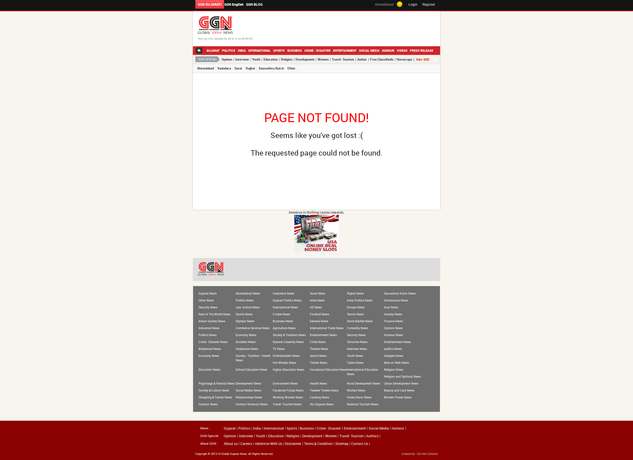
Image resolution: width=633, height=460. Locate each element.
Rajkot (250, 68)
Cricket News (281, 314)
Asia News (391, 307)
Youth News (355, 356)
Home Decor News (359, 397)
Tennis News (355, 314)
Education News (209, 369)
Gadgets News (393, 356)
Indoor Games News (212, 321)
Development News (248, 383)
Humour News (393, 335)
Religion (286, 59)
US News (316, 307)
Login (412, 4)
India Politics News (359, 300)
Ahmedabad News (248, 293)
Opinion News (393, 328)
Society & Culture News (214, 390)
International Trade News (326, 328)
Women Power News (397, 397)
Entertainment (345, 50)
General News (319, 321)
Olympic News (245, 321)
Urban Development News (401, 383)
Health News (318, 383)
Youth (256, 59)
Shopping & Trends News (215, 397)
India (242, 50)
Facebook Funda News (288, 390)
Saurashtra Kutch (271, 68)
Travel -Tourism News (287, 404)
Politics (228, 50)
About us (231, 443)
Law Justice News (248, 307)
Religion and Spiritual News (402, 376)
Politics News (245, 300)
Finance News (393, 321)
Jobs (418, 59)
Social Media (369, 50)
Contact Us (359, 443)
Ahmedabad (205, 68)
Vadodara (224, 68)
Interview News (357, 349)
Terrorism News (357, 342)
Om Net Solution (427, 454)
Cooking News (319, 397)
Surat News (317, 293)
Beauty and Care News (399, 390)
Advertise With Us (268, 443)
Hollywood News (247, 349)
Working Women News (288, 397)
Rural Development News (363, 383)
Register (428, 4)
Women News (356, 390)
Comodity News (357, 328)
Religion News (393, 369)
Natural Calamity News (288, 342)
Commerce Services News (253, 328)
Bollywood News (210, 349)
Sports (279, 50)
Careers (246, 443)
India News (317, 300)
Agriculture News (284, 328)
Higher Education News (288, 369)
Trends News (318, 363)
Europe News (355, 307)
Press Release (421, 50)
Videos (402, 50)
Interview (242, 59)
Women (323, 59)
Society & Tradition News (289, 335)
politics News (393, 349)
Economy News (246, 335)
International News (285, 307)
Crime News (318, 342)
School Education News (251, 369)
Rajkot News (355, 293)
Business (294, 50)
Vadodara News (283, 293)
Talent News (355, 363)
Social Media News (248, 390)
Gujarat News (208, 293)
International (259, 50)
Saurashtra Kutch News (400, 293)
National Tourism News (362, 404)
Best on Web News (396, 363)
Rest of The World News (214, 314)
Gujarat (213, 50)
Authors (372, 436)
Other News (206, 300)
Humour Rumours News (252, 404)
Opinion (227, 59)
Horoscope (404, 59)
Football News (319, 314)
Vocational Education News (328, 369)
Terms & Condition (318, 443)
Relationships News (249, 397)
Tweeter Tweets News (324, 390)
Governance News (396, 300)
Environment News (285, 383)
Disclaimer (293, 443)
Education (271, 59)
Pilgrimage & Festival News (217, 383)
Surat (238, 68)
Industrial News (209, 328)
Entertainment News (323, 335)
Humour (388, 50)
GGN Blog (254, 4)
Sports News (244, 314)
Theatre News (319, 349)
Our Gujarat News (321, 404)
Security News (208, 307)
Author (362, 59)
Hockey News (393, 314)
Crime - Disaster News (213, 342)
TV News (279, 349)
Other (291, 68)
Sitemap (341, 443)
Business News (283, 321)
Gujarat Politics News (287, 300)
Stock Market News (360, 321)
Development (305, 59)
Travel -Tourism (343, 59)
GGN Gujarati (210, 4)
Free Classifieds (381, 59)
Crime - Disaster (317, 50)
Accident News (245, 342)
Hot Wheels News (284, 363)
